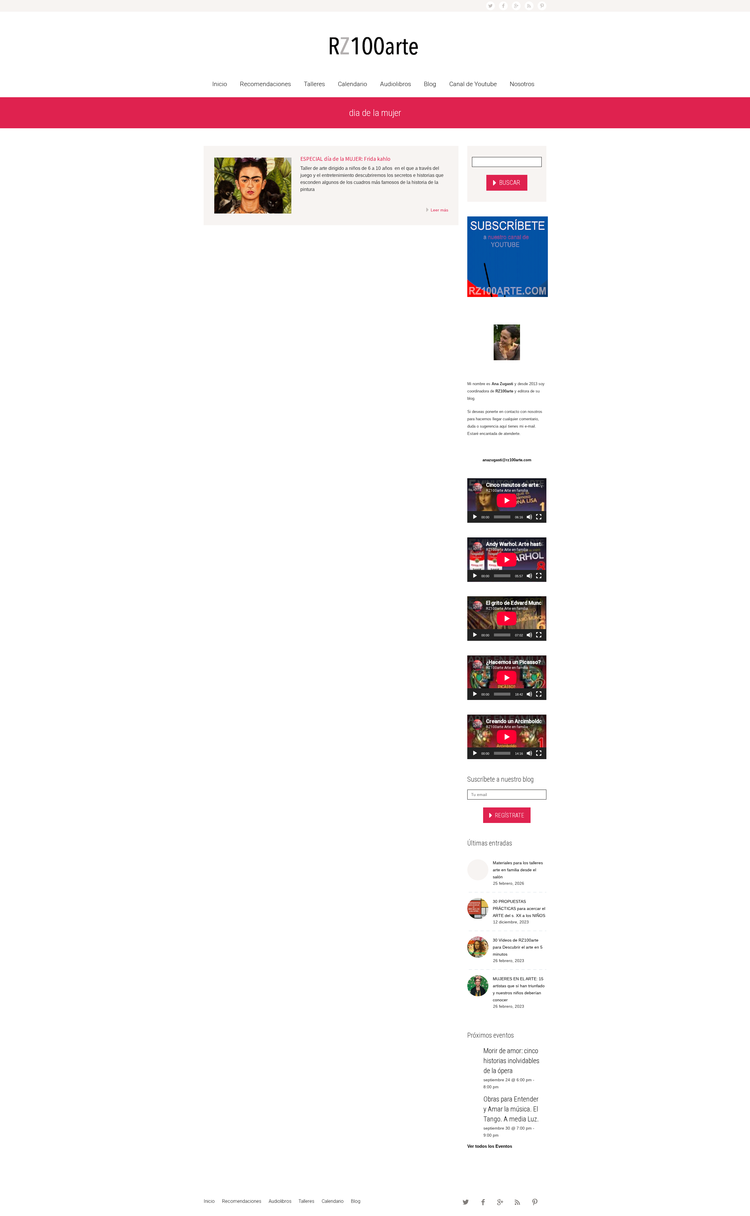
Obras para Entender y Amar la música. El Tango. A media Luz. (511, 1109)
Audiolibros (395, 84)
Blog (430, 84)
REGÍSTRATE (509, 815)
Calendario (352, 84)
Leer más (438, 210)
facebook (503, 5)
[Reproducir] (475, 517)
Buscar (509, 182)
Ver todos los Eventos (489, 1146)
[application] (506, 500)
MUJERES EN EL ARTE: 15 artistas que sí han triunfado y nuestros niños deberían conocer (519, 989)
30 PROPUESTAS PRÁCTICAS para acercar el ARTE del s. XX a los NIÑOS (519, 908)
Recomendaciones (265, 84)
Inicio (219, 84)
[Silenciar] (529, 517)
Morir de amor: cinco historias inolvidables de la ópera (511, 1061)
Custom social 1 (542, 5)
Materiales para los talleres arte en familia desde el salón (518, 869)
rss (529, 5)
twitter (490, 5)
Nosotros (522, 84)
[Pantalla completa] (539, 517)
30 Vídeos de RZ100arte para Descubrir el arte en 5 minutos (518, 947)
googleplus (516, 5)
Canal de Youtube (473, 84)
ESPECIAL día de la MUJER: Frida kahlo (345, 158)
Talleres (314, 84)
